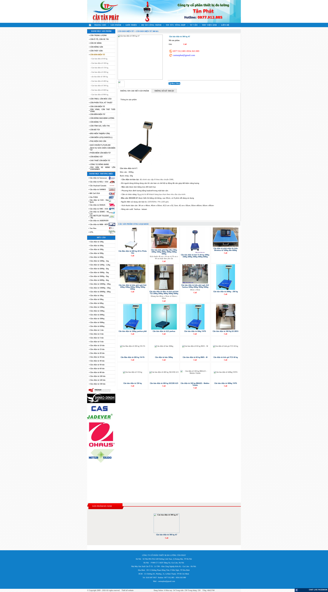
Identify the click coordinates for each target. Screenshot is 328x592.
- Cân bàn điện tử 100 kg (99, 63)
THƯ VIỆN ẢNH (209, 25)
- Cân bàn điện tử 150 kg (99, 68)
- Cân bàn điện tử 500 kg (99, 86)
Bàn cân (125, 187)
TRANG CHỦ (100, 25)
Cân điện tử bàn (129, 179)
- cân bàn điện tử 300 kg (99, 77)
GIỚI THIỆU (131, 25)
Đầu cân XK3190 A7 (129, 198)
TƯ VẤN (194, 25)
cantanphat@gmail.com (184, 55)
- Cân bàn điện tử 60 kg (98, 59)
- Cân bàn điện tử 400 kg (99, 81)
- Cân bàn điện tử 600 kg (99, 90)
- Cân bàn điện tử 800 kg (99, 95)
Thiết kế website (127, 590)
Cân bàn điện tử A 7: (129, 168)
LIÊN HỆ (225, 25)
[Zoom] (140, 57)
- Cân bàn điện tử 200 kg (99, 72)
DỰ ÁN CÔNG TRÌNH (151, 25)
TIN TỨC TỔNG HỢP (176, 25)
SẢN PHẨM (116, 25)
